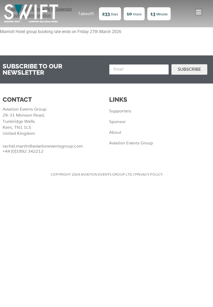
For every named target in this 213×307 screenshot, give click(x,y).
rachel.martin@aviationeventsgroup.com (43, 146)
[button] (199, 12)
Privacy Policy (149, 174)
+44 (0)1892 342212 (23, 151)
